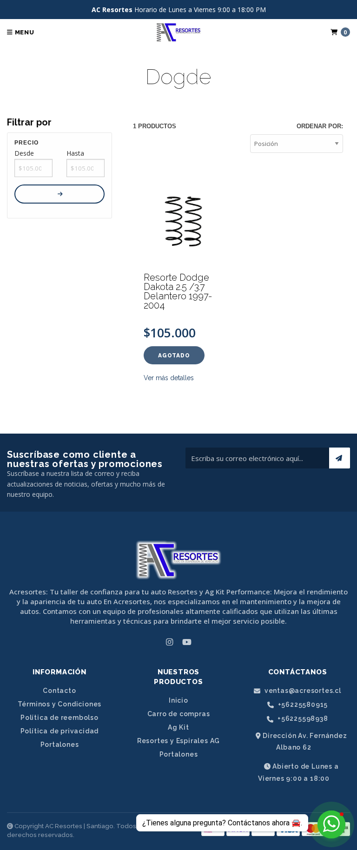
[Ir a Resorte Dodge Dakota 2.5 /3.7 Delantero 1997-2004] (185, 220)
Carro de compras (178, 714)
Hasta (75, 153)
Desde (24, 153)
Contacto (59, 690)
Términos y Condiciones (60, 704)
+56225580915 (302, 704)
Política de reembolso (59, 717)
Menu (23, 32)
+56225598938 (302, 718)
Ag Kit (178, 727)
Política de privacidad (59, 731)
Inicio (178, 700)
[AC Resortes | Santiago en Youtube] (187, 641)
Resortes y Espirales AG (178, 741)
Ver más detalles (169, 378)
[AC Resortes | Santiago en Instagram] (169, 641)
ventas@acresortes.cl (302, 690)
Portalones (59, 744)
